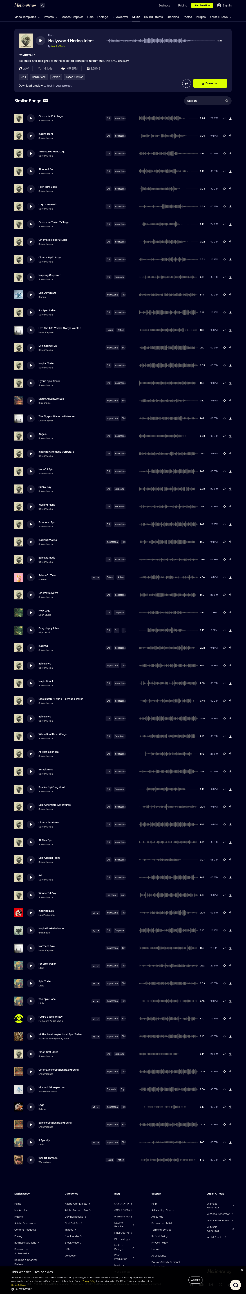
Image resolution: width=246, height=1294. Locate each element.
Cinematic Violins (49, 822)
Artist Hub (157, 1216)
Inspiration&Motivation (52, 928)
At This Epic (45, 840)
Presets (49, 17)
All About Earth (47, 169)
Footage (102, 17)
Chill (23, 76)
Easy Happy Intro (49, 628)
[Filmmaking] (129, 1239)
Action (56, 76)
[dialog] (123, 1280)
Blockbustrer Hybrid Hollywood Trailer (61, 698)
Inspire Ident (46, 133)
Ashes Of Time (47, 575)
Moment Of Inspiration (52, 1087)
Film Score (120, 506)
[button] (84, 1289)
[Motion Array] (131, 1203)
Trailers (110, 330)
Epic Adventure (48, 292)
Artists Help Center (162, 1210)
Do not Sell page (18, 1285)
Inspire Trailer (46, 363)
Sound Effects (153, 17)
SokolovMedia (58, 46)
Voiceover (121, 17)
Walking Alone (47, 504)
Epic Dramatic (47, 557)
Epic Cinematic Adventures (55, 804)
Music (136, 17)
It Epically (44, 1140)
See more (123, 60)
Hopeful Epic (46, 469)
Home (17, 1203)
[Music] (122, 1265)
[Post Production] (132, 1257)
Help (154, 1203)
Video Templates (25, 17)
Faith (41, 875)
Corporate (119, 277)
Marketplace (21, 1210)
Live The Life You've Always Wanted (60, 328)
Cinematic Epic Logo (51, 116)
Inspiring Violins (48, 540)
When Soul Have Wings (52, 734)
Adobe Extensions (24, 1223)
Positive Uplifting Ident (52, 787)
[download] (230, 118)
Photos (187, 17)
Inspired (43, 645)
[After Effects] (131, 1210)
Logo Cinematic (48, 204)
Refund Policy (159, 1236)
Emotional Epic (47, 522)
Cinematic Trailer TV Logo (54, 222)
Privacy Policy (159, 1242)
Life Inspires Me (48, 345)
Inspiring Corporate (50, 275)
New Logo (44, 610)
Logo (41, 1105)
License (155, 1249)
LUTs (90, 17)
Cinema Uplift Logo (50, 257)
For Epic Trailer (47, 310)
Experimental (121, 736)
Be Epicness (46, 769)
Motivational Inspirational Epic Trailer (60, 1034)
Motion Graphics (72, 17)
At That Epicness (49, 751)
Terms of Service (161, 1229)
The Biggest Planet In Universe (57, 416)
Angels (42, 434)
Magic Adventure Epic (51, 398)
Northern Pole (47, 946)
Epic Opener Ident (49, 857)
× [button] (242, 1270)
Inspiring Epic (46, 910)
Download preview (31, 85)
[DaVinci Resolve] (133, 1224)
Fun (116, 630)
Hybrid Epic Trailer (49, 381)
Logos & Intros (74, 76)
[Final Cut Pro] (130, 1233)
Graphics (173, 17)
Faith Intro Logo (48, 186)
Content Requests (25, 1229)
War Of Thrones (48, 1158)
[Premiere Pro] (131, 1216)
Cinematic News (48, 593)
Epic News (45, 663)
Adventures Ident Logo (52, 151)
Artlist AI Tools (219, 17)
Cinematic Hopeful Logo (53, 239)
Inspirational (39, 76)
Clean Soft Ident (48, 1052)
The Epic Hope (47, 999)
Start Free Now (202, 5)
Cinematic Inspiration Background (59, 1069)
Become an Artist (161, 1223)
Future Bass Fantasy (50, 1016)
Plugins (200, 17)
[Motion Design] (132, 1247)
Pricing (18, 1236)
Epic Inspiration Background (55, 1122)
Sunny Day (45, 487)
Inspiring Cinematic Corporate (56, 451)
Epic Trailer (45, 981)
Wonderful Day (47, 893)
